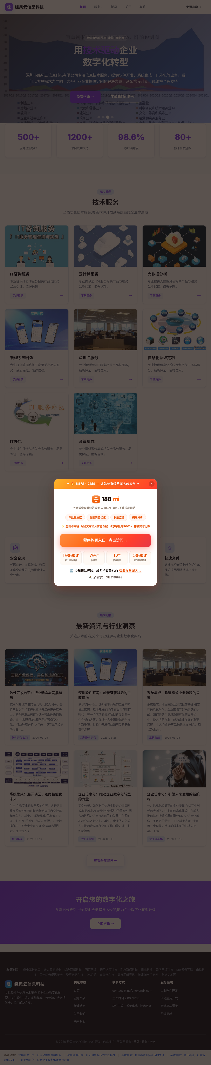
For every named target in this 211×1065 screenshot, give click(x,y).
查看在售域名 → (130, 571)
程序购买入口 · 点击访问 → (105, 540)
